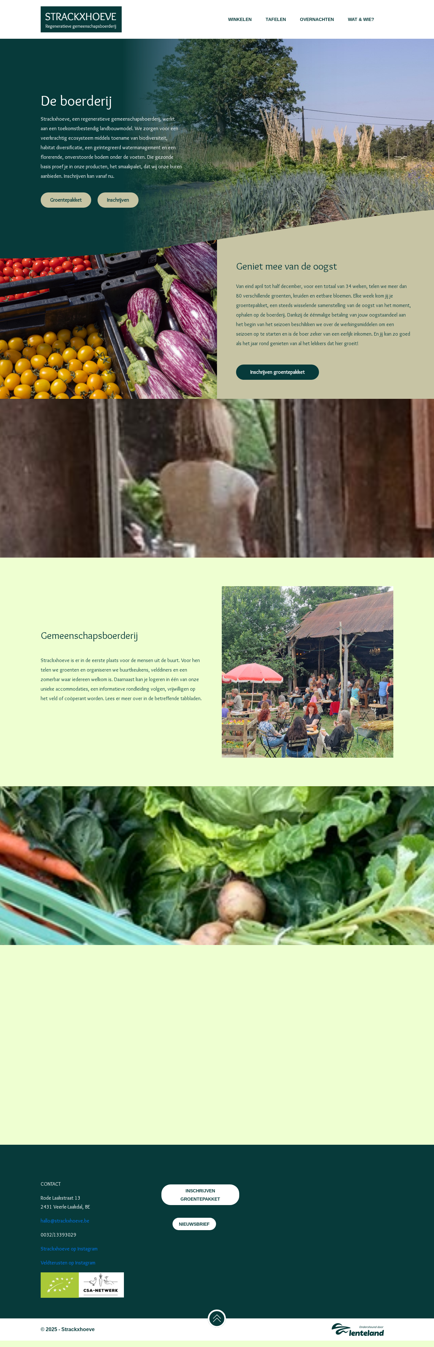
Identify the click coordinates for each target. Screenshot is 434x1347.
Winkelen (240, 19)
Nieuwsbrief (194, 1224)
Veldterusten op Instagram (68, 1263)
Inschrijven (118, 200)
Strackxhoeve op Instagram (69, 1249)
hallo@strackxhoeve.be (65, 1221)
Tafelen (276, 19)
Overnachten (317, 19)
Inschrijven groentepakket (277, 372)
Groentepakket (66, 200)
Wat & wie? (361, 19)
